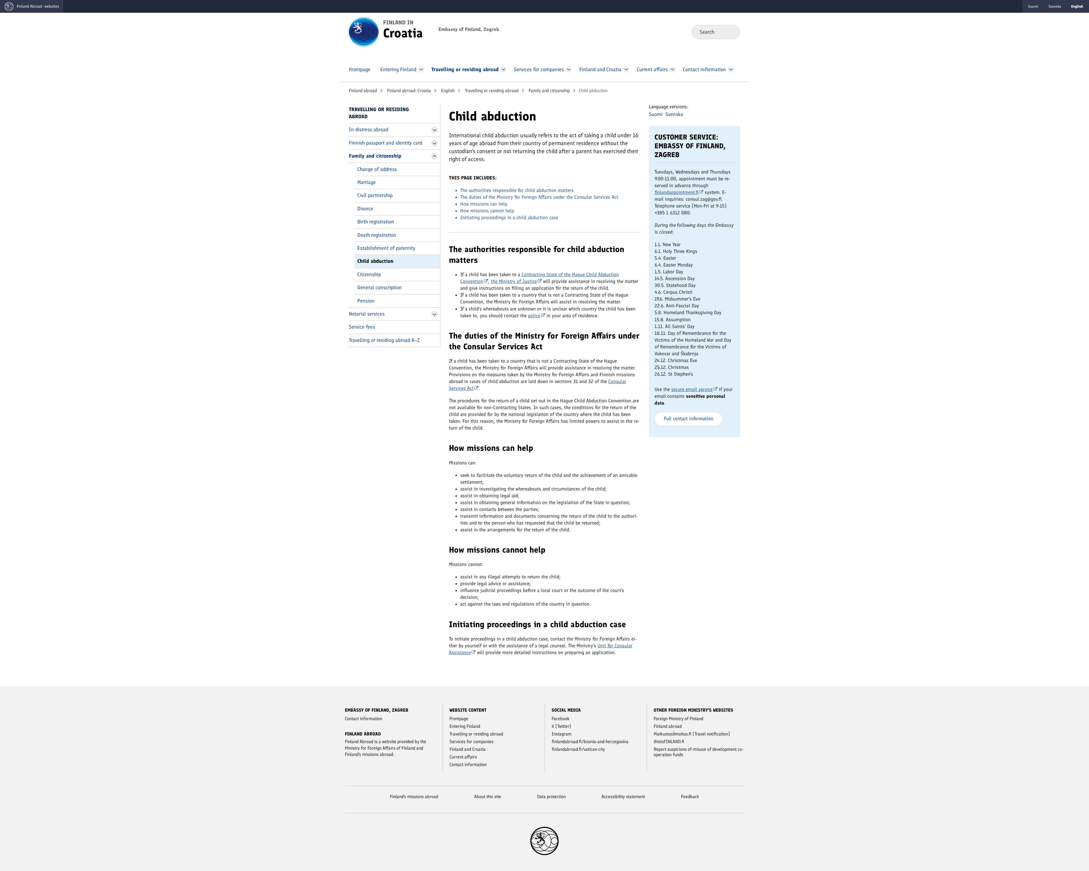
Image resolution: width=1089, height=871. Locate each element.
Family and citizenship (548, 90)
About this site (487, 796)
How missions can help (483, 204)
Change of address (377, 169)
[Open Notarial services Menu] (434, 314)
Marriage (366, 182)
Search (731, 32)
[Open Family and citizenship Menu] (434, 156)
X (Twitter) (561, 726)
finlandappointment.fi (676, 192)
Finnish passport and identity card (385, 143)
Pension (366, 301)
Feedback (690, 796)
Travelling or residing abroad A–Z (384, 340)
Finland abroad (363, 90)
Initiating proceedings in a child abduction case (509, 217)
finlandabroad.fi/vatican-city (578, 749)
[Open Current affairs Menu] (672, 69)
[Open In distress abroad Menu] (434, 130)
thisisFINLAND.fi (669, 741)
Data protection (551, 796)
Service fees (362, 327)
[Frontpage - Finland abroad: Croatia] (364, 31)
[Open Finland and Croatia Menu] (626, 69)
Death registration (376, 235)
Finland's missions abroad (414, 796)
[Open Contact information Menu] (730, 69)
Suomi (1033, 6)
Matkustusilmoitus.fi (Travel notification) (692, 734)
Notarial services (367, 314)
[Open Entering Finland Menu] (421, 69)
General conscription (379, 287)
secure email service (692, 389)
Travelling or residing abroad (491, 90)
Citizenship (369, 274)
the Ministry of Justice (514, 281)
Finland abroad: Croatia (408, 90)
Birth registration (375, 222)
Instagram (561, 734)
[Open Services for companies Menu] (568, 69)
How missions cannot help (487, 210)
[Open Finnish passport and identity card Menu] (434, 143)
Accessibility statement (623, 796)
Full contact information (688, 418)
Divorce (365, 209)
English (447, 90)
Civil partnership (374, 195)
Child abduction (375, 261)
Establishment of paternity (386, 248)
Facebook (560, 718)
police (534, 315)
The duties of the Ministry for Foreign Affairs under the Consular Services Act (539, 197)
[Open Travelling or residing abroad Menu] (503, 69)
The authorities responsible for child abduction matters (517, 190)
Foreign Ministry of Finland (678, 718)
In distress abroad (368, 129)
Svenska (1054, 6)
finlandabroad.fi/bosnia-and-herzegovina (590, 741)
